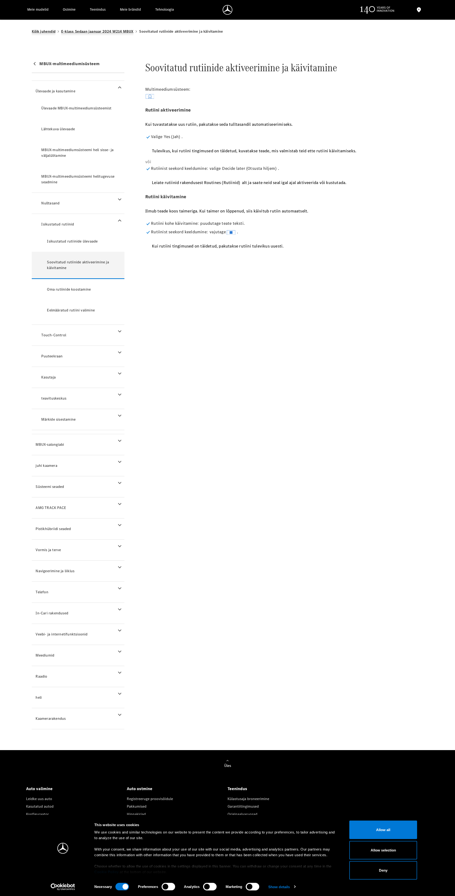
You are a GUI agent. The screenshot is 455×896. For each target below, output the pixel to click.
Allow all (383, 830)
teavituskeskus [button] (53, 398)
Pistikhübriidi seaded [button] (53, 528)
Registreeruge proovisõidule (150, 798)
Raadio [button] (41, 676)
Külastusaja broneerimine (248, 798)
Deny (383, 870)
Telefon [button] (42, 592)
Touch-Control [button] (53, 335)
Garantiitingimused (243, 806)
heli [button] (39, 697)
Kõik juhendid (43, 31)
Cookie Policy (106, 872)
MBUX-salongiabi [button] (50, 444)
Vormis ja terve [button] (48, 549)
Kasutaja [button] (48, 377)
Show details (279, 887)
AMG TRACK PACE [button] (51, 507)
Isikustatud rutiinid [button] (57, 224)
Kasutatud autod (40, 806)
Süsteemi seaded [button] (50, 486)
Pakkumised (136, 806)
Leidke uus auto (39, 798)
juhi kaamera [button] (46, 465)
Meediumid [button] (45, 655)
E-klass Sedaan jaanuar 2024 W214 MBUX (97, 31)
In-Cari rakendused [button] (52, 613)
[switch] (168, 886)
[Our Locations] (418, 10)
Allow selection (383, 850)
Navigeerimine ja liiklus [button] (55, 570)
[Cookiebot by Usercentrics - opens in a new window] (63, 886)
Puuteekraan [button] (52, 356)
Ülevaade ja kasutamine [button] (55, 91)
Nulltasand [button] (50, 203)
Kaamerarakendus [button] (51, 718)
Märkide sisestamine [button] (58, 419)
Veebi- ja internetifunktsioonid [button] (61, 634)
